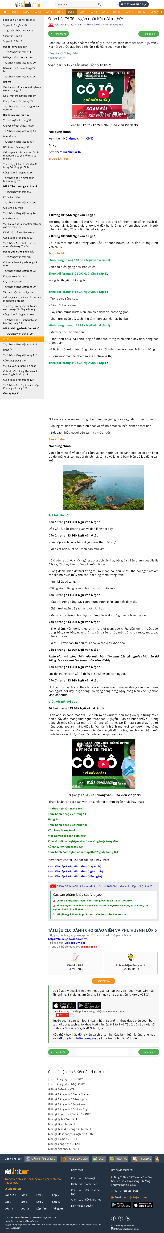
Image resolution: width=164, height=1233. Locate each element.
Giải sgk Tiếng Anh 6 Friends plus (67, 1099)
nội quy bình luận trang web (77, 1038)
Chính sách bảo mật (83, 1178)
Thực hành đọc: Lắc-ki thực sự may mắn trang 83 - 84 (19, 244)
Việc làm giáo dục (135, 4)
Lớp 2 (26, 11)
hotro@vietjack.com (135, 1197)
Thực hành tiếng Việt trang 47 (19, 141)
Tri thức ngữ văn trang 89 (17, 256)
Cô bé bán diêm (11, 197)
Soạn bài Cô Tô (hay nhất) (64, 53)
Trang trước (59, 33)
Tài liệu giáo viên (77, 1158)
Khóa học (121, 1158)
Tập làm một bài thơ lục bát (18, 292)
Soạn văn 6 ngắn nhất (15, 25)
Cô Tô (6, 339)
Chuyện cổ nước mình (15, 276)
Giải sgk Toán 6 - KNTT (61, 1089)
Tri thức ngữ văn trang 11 (17, 51)
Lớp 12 (141, 11)
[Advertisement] (103, 188)
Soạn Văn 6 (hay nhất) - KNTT (65, 1079)
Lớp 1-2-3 (10, 1195)
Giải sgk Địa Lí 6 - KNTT (61, 1124)
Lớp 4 (49, 11)
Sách (102, 1158)
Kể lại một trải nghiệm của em (19, 95)
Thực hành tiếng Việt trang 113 (20, 344)
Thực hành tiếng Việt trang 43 (19, 130)
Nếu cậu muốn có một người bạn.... (19, 69)
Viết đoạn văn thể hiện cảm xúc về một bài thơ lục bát (22, 299)
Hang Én (7, 349)
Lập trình (41, 1208)
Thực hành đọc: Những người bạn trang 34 (21, 108)
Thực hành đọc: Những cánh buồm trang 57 (18, 179)
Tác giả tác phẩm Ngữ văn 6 (18, 30)
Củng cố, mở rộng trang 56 (18, 172)
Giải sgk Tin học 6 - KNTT (62, 1139)
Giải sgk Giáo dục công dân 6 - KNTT (69, 1129)
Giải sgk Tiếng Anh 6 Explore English (69, 1109)
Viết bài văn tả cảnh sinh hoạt (19, 365)
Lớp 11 (129, 11)
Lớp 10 (116, 11)
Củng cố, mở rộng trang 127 (18, 379)
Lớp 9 (105, 11)
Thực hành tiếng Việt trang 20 (19, 62)
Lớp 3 (38, 11)
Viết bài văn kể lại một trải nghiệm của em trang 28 (22, 89)
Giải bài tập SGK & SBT (43, 1158)
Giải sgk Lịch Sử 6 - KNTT (62, 1119)
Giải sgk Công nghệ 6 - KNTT (65, 1144)
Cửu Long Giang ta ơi (14, 360)
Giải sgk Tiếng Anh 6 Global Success (69, 1094)
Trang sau (148, 33)
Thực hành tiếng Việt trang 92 (19, 270)
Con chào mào (11, 218)
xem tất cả (104, 981)
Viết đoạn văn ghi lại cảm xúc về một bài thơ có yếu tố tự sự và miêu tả (20, 155)
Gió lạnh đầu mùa (13, 207)
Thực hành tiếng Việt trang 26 (19, 76)
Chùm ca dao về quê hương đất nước (20, 264)
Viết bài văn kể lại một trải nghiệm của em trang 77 (22, 225)
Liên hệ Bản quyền (82, 1205)
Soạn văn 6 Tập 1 (12, 35)
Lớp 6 (71, 11)
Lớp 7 (82, 11)
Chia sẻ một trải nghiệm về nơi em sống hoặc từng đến (20, 373)
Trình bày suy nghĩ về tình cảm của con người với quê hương (20, 307)
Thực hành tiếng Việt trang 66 (19, 202)
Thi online (144, 1158)
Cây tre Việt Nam (12, 281)
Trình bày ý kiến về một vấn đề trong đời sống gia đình (20, 165)
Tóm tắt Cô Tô (57, 57)
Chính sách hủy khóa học (86, 1199)
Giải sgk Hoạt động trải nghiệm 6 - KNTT (72, 1134)
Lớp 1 (15, 11)
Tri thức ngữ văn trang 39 (17, 120)
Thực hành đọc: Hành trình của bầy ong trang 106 (20, 321)
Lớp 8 (94, 11)
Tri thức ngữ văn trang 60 (17, 191)
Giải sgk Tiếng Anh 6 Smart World (68, 1104)
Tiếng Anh (58, 1208)
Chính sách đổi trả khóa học (85, 1191)
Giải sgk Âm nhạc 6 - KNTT (63, 1149)
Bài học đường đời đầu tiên (18, 57)
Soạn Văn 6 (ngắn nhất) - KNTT (66, 1084)
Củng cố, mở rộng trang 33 (18, 101)
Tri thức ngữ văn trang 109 (18, 333)
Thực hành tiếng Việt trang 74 (19, 213)
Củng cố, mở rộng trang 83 (18, 237)
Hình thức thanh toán (84, 1184)
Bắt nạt (7, 81)
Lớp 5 (60, 11)
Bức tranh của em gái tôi (16, 147)
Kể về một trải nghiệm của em (19, 232)
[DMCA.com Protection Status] (127, 1229)
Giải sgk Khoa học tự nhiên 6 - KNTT (69, 1114)
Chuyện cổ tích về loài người (18, 125)
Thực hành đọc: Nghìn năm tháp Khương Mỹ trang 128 (21, 386)
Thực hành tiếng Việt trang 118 (20, 355)
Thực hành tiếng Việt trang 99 (19, 286)
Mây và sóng (10, 136)
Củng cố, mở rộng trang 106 (18, 314)
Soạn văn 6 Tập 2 (12, 41)
